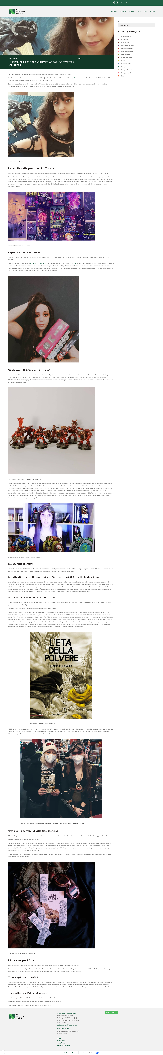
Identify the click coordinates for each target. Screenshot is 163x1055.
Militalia (123, 61)
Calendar (123, 11)
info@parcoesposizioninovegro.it (66, 1025)
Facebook (33, 263)
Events (131, 11)
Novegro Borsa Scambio (128, 70)
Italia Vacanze (125, 54)
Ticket (152, 11)
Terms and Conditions (63, 1045)
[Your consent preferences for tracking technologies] (3, 1052)
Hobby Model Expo (127, 48)
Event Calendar (111, 1012)
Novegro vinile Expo (127, 73)
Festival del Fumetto (127, 45)
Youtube (74, 78)
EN (126, 3)
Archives (120, 22)
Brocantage (125, 42)
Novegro (124, 67)
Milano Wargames (13, 58)
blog (75, 263)
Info (145, 11)
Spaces (139, 11)
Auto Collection (126, 36)
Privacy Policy (61, 1040)
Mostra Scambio (126, 64)
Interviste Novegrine (127, 51)
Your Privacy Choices (87, 1053)
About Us (114, 11)
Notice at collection (70, 1053)
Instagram (41, 263)
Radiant (123, 76)
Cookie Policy (61, 1043)
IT (121, 3)
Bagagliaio (124, 39)
